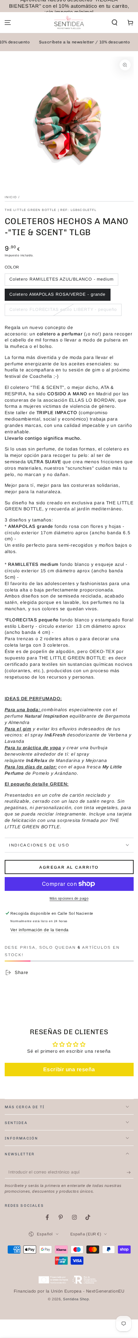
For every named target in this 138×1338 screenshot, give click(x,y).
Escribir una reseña (69, 1069)
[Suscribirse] (130, 1172)
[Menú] (8, 22)
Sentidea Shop (76, 1299)
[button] (114, 22)
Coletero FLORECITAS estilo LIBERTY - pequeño (63, 309)
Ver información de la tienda (39, 930)
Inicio (11, 197)
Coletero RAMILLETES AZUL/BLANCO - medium (61, 279)
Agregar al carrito (68, 867)
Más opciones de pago (69, 898)
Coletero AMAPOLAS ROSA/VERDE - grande (57, 294)
